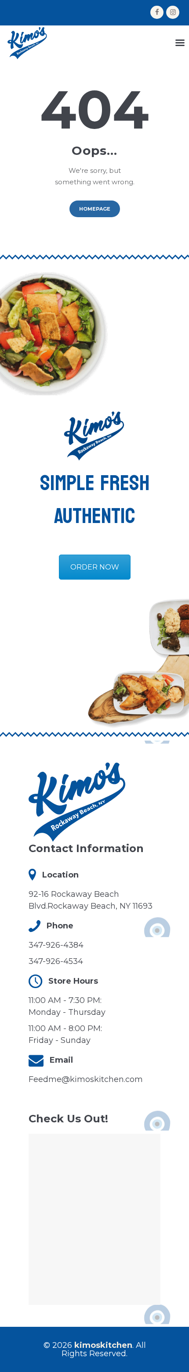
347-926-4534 (56, 961)
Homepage (94, 209)
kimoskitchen (103, 1345)
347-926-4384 (56, 945)
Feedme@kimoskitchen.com (86, 1079)
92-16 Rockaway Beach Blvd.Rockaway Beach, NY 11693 (91, 900)
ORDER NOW (94, 567)
